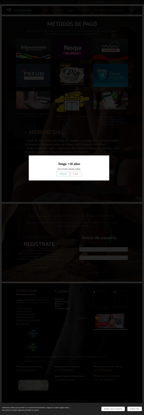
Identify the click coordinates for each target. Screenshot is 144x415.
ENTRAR (63, 174)
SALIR (75, 174)
